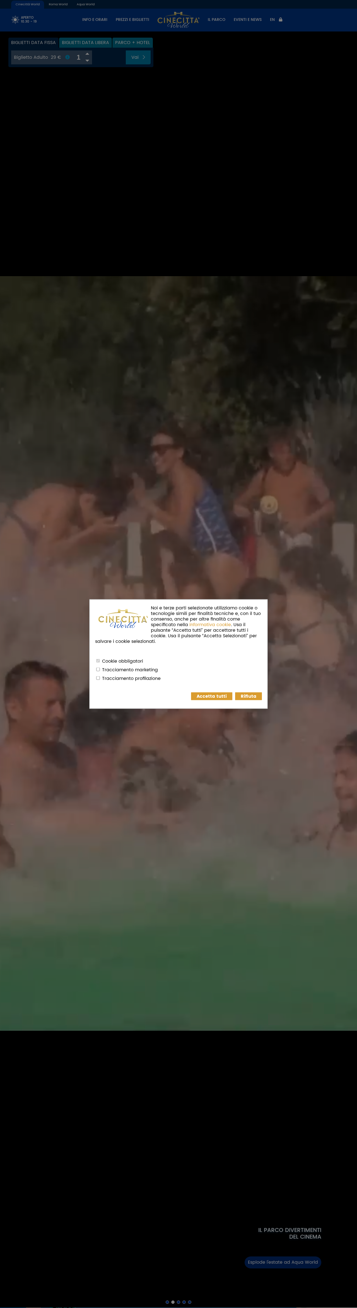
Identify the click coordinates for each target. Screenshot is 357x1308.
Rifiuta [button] (248, 696)
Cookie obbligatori (122, 661)
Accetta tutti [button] (212, 696)
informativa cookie (210, 624)
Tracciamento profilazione (131, 678)
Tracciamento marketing (130, 670)
